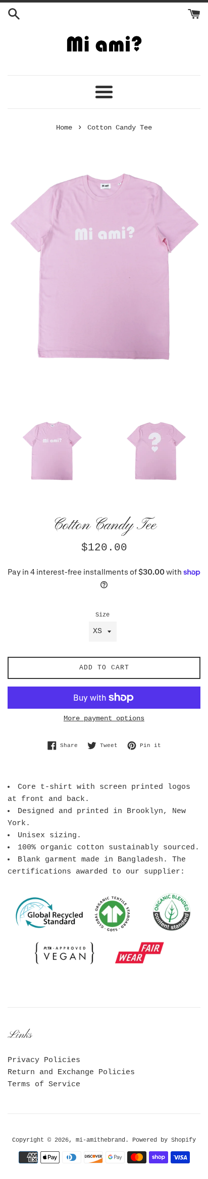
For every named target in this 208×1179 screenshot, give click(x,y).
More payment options (104, 718)
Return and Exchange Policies (71, 1072)
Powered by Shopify (164, 1140)
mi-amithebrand (100, 1140)
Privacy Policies (44, 1060)
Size (102, 614)
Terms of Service (44, 1084)
